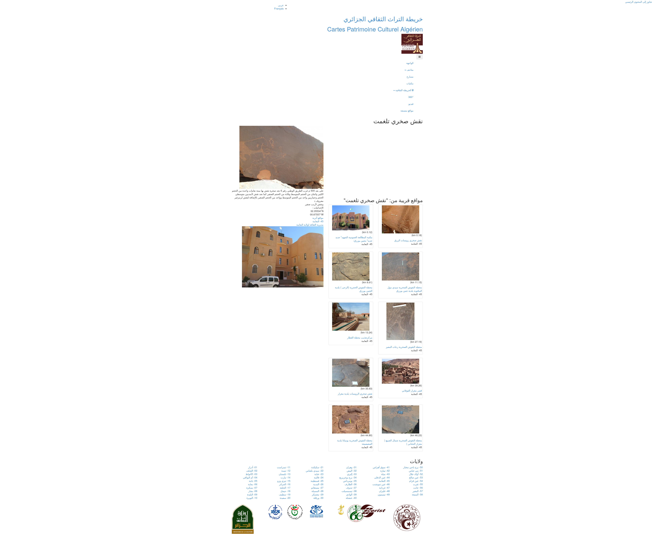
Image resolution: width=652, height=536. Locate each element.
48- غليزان (384, 491)
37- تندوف (351, 487)
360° (410, 97)
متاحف (409, 69)
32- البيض (352, 470)
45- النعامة (318, 221)
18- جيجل (285, 491)
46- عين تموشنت (381, 484)
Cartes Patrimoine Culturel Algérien (375, 28)
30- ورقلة (318, 497)
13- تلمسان (284, 474)
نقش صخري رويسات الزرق (408, 240)
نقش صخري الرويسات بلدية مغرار (355, 393)
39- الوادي (351, 494)
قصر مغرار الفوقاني (412, 390)
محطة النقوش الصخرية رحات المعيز (404, 346)
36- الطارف (351, 484)
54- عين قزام (416, 480)
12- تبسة (285, 470)
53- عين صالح (416, 477)
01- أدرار (252, 467)
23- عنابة (318, 474)
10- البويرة (252, 497)
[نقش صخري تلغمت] (281, 157)
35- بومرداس (350, 480)
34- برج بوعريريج (348, 477)
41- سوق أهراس (381, 467)
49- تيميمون (384, 494)
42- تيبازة (385, 470)
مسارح (410, 76)
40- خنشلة (351, 497)
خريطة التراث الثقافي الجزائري (383, 18)
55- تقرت (418, 484)
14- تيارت (285, 477)
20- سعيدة (285, 497)
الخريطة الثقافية (403, 90)
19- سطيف (284, 494)
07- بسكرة (251, 487)
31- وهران (351, 467)
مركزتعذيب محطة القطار (359, 337)
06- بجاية (252, 484)
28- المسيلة (317, 491)
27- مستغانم (317, 487)
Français (279, 8)
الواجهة (409, 63)
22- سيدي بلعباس (314, 470)
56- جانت (418, 487)
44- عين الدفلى (382, 477)
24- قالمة (318, 477)
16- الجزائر (284, 484)
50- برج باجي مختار (413, 467)
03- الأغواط (251, 474)
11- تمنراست (283, 467)
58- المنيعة (417, 494)
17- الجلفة (285, 487)
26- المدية (318, 484)
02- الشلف (251, 470)
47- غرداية (384, 487)
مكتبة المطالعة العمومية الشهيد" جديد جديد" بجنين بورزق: (354, 238)
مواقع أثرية (317, 217)
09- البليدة (252, 494)
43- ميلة (385, 474)
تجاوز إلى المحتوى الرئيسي (638, 1)
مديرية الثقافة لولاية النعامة (309, 224)
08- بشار (252, 491)
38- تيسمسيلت (349, 491)
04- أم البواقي (250, 477)
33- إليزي (352, 474)
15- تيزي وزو (283, 480)
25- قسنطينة (317, 480)
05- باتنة (253, 480)
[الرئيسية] (412, 43)
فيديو (411, 103)
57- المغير (418, 491)
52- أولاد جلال (416, 474)
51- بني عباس (416, 470)
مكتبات (409, 83)
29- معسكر (317, 494)
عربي (281, 5)
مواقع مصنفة (407, 110)
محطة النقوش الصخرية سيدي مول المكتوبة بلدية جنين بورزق (404, 289)
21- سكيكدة (317, 467)
